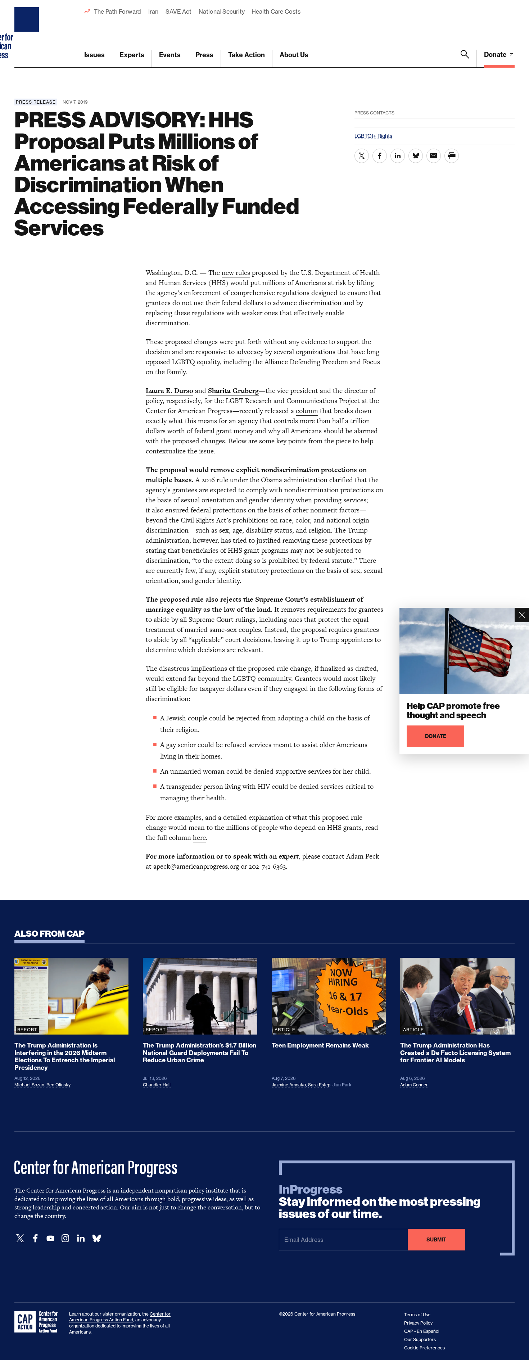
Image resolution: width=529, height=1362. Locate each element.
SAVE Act (178, 11)
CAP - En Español (421, 1331)
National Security (221, 11)
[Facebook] (35, 1238)
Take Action (246, 55)
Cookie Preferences (424, 1347)
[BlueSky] (96, 1238)
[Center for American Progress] (27, 33)
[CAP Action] (38, 1322)
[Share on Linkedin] (397, 156)
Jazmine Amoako (289, 1084)
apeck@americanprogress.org (196, 866)
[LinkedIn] (80, 1238)
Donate (496, 54)
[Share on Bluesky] (415, 156)
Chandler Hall (157, 1084)
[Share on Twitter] (361, 156)
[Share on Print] (451, 156)
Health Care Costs (276, 11)
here (199, 837)
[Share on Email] (433, 156)
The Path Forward (117, 11)
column (307, 411)
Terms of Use (417, 1314)
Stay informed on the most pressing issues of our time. (379, 1202)
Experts (131, 55)
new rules (236, 272)
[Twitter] (20, 1238)
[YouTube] (50, 1238)
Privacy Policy (418, 1323)
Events (170, 55)
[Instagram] (65, 1238)
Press (204, 55)
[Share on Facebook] (379, 156)
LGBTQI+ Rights (373, 136)
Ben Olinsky (58, 1084)
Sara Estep (319, 1084)
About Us (294, 55)
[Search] (465, 59)
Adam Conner (414, 1084)
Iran (153, 11)
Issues (94, 55)
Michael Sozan (29, 1084)
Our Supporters (420, 1339)
